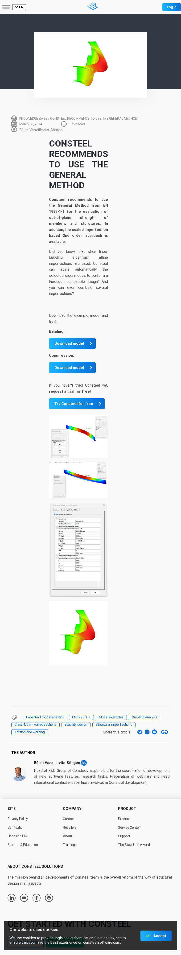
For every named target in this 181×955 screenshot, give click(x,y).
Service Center (129, 827)
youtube (24, 898)
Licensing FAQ (18, 836)
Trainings (70, 845)
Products (125, 819)
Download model (69, 343)
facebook (36, 898)
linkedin (12, 898)
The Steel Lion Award (134, 845)
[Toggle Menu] (6, 7)
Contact (69, 819)
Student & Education (23, 845)
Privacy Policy (18, 819)
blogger (49, 898)
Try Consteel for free (73, 403)
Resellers (70, 827)
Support (124, 836)
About (67, 836)
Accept (159, 936)
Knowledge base (33, 118)
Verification (16, 827)
